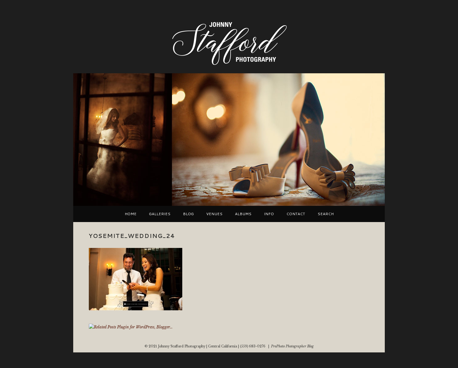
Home (130, 214)
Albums (243, 214)
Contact (295, 214)
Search (325, 214)
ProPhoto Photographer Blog (292, 346)
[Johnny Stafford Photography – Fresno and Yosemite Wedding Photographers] (229, 65)
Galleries (159, 214)
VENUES (214, 214)
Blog (188, 214)
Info (269, 214)
